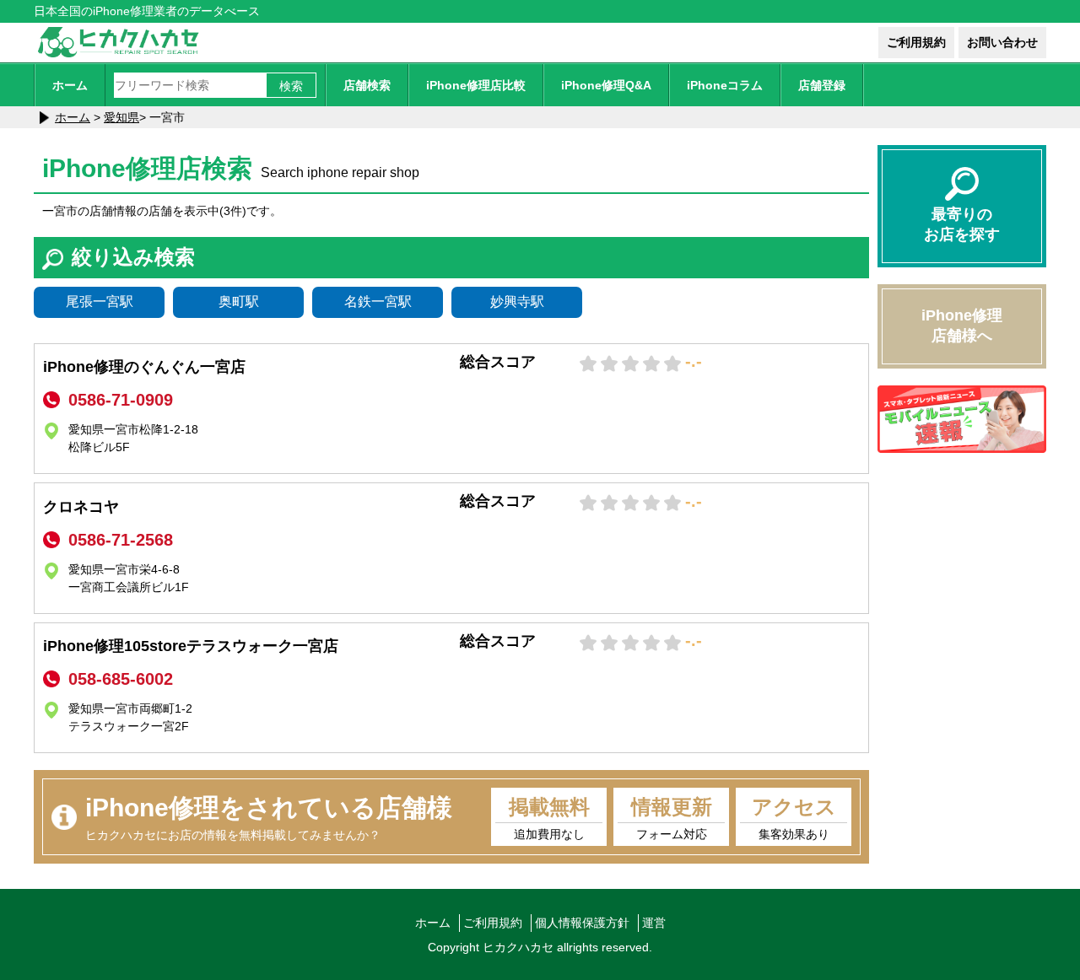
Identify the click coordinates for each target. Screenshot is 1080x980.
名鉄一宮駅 (378, 301)
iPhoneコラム (725, 85)
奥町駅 (239, 301)
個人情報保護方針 (582, 922)
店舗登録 (821, 85)
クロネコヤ (81, 506)
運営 (654, 922)
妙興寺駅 (517, 301)
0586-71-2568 (120, 539)
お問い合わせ (1002, 42)
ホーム (70, 85)
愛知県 (121, 117)
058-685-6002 (120, 679)
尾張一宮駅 (99, 301)
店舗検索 (367, 85)
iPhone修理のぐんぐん (144, 366)
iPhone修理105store (190, 646)
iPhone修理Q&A (606, 85)
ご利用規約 (916, 42)
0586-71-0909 (120, 399)
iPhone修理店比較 (476, 85)
